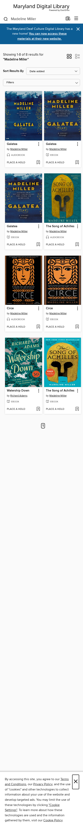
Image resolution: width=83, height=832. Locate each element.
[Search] (5, 19)
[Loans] (68, 19)
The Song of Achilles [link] (60, 226)
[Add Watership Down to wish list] (38, 409)
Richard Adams (18, 395)
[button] (69, 58)
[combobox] (33, 19)
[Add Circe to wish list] (38, 327)
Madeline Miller (19, 149)
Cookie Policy (52, 820)
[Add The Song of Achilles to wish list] (77, 244)
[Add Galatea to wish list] (38, 162)
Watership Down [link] (18, 391)
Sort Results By (13, 71)
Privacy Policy (42, 784)
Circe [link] (10, 308)
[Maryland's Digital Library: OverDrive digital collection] (41, 7)
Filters (10, 82)
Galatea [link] (12, 144)
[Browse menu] (76, 18)
